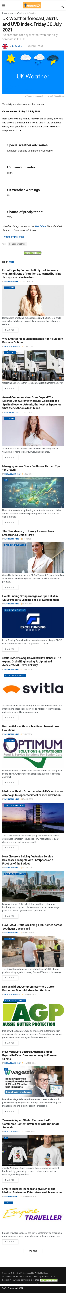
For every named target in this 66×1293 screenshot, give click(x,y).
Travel (8, 1203)
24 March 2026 (28, 933)
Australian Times (11, 412)
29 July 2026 (28, 346)
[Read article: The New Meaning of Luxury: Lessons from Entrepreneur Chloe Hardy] (33, 557)
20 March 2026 (29, 994)
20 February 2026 (29, 1197)
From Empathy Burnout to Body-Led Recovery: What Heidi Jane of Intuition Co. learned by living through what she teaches (31, 274)
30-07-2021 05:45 (35, 46)
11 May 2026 (27, 669)
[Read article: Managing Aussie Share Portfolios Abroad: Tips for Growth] (33, 492)
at (6, 480)
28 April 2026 (27, 799)
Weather (20, 13)
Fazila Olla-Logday (12, 346)
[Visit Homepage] (32, 5)
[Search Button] (62, 5)
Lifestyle (9, 288)
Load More (33, 1251)
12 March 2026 (29, 1063)
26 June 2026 (27, 604)
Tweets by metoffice (13, 236)
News (12, 13)
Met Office (40, 226)
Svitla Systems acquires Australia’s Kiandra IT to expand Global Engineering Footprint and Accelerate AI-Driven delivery (31, 661)
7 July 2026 (26, 412)
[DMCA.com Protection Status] (33, 252)
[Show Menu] (3, 5)
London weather (17, 244)
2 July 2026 (27, 474)
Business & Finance (15, 545)
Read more (11, 329)
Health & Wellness (14, 805)
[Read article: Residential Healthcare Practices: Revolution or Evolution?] (33, 753)
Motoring (10, 353)
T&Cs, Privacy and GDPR (12, 1288)
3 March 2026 (29, 1132)
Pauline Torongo (11, 281)
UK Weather (32, 13)
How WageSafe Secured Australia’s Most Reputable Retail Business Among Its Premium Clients (30, 1055)
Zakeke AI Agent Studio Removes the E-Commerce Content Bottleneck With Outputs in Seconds (31, 1124)
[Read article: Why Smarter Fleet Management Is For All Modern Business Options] (33, 365)
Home (4, 13)
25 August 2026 (28, 281)
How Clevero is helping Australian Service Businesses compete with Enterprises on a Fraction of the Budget (27, 860)
